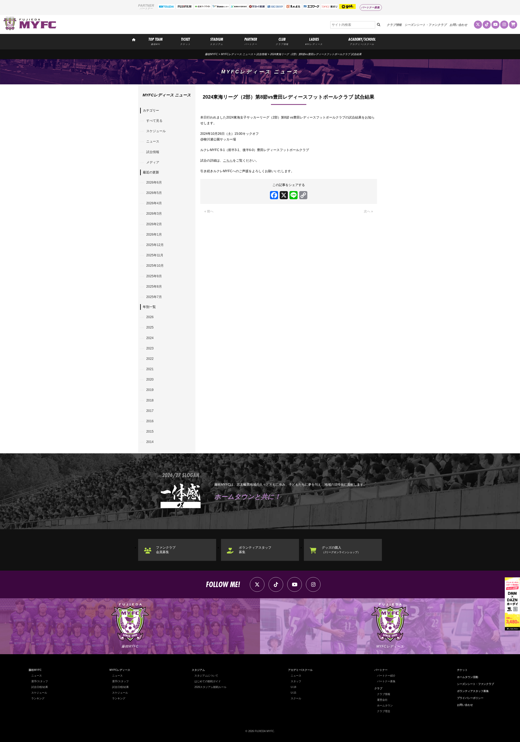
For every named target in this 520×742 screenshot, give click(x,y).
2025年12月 (155, 245)
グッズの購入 (341, 550)
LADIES (314, 41)
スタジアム (198, 669)
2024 (150, 338)
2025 (150, 327)
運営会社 (382, 699)
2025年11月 (154, 255)
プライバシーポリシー (470, 698)
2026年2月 (154, 224)
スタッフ (296, 681)
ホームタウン (385, 705)
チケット (462, 669)
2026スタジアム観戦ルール (210, 687)
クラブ (378, 688)
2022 (150, 358)
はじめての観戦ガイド (207, 681)
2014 (150, 442)
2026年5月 (154, 193)
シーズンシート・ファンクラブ (426, 24)
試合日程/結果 (39, 687)
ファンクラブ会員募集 (166, 550)
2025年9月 (154, 276)
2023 (150, 348)
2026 (150, 317)
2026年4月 (154, 203)
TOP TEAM (155, 41)
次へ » (368, 211)
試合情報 (152, 152)
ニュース (152, 141)
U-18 (293, 687)
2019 (150, 390)
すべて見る (154, 120)
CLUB (282, 41)
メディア (152, 162)
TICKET (185, 41)
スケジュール (156, 131)
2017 (150, 410)
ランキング (37, 698)
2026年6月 (154, 182)
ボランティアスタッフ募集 (255, 550)
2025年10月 (155, 265)
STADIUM (216, 41)
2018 (150, 400)
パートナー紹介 (386, 675)
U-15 (293, 692)
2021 (150, 369)
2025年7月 (154, 297)
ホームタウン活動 (467, 677)
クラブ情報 (394, 24)
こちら (228, 160)
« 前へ (208, 211)
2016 (150, 421)
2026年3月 (154, 213)
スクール (296, 698)
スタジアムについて (206, 675)
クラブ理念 (383, 711)
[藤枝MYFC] (29, 29)
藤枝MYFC (211, 54)
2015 (150, 431)
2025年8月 (154, 286)
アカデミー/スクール (300, 669)
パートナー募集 (370, 7)
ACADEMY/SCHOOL (362, 41)
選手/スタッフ (39, 681)
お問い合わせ (458, 24)
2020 (150, 379)
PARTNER (250, 41)
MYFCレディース (119, 669)
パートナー (381, 669)
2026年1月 (154, 234)
